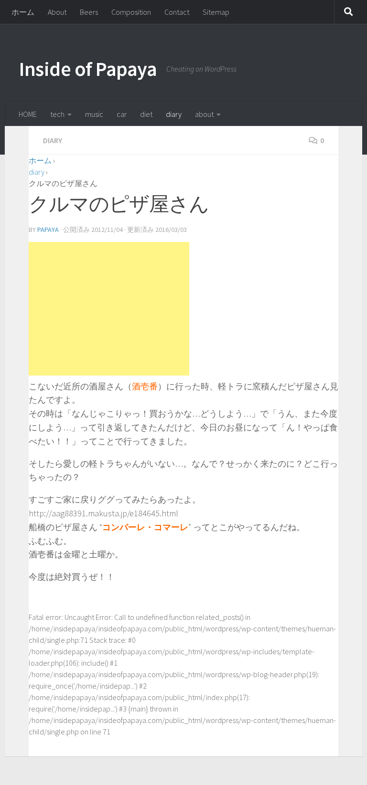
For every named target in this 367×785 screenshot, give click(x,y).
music (94, 114)
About (57, 12)
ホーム (22, 12)
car (122, 114)
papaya (48, 229)
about (204, 114)
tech (57, 114)
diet (146, 114)
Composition (131, 12)
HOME (28, 114)
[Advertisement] (109, 309)
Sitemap (216, 12)
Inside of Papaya (88, 68)
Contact (176, 12)
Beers (89, 12)
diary (174, 114)
